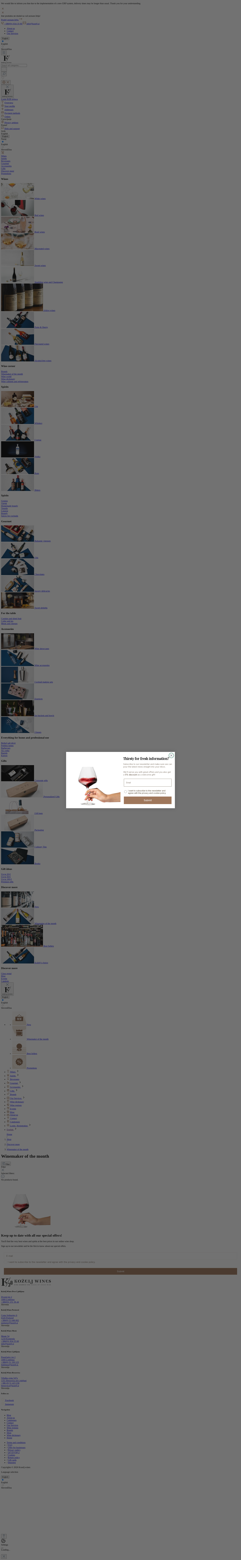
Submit (148, 800)
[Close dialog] (171, 755)
